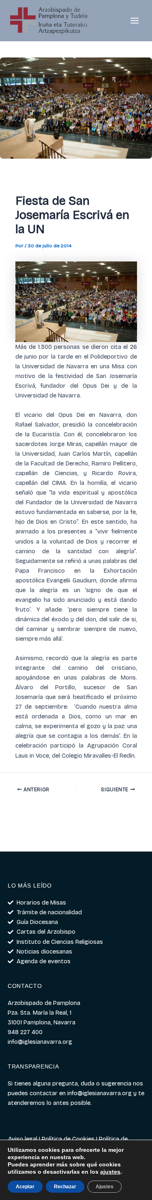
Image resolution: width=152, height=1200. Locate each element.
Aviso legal (22, 1139)
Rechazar (65, 1186)
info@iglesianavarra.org (99, 1093)
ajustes (110, 1171)
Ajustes (104, 1186)
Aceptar (25, 1186)
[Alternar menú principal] (134, 20)
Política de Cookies (68, 1139)
